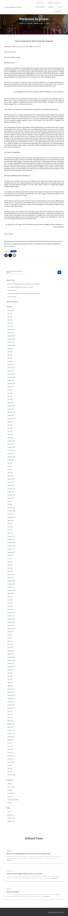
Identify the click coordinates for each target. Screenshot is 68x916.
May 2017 (9, 641)
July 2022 (9, 463)
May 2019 (9, 565)
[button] (43, 3)
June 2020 (9, 526)
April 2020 (10, 533)
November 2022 (11, 450)
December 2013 (11, 730)
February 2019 (10, 574)
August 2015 (10, 708)
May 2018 (9, 603)
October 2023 (10, 415)
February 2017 (10, 650)
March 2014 (10, 720)
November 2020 (11, 510)
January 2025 (10, 371)
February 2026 (10, 329)
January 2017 (10, 654)
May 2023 (9, 431)
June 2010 (9, 768)
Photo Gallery (10, 793)
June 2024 (9, 393)
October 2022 (10, 453)
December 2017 (11, 619)
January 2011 (10, 759)
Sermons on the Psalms (12, 799)
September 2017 (11, 628)
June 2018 (9, 600)
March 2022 (10, 475)
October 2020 (10, 514)
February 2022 (10, 479)
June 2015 (9, 714)
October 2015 (10, 701)
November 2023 (11, 412)
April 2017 (10, 644)
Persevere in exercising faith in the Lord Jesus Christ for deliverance (23, 284)
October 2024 (10, 380)
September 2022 (11, 456)
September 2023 (11, 418)
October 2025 (10, 342)
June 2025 (9, 355)
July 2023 (9, 425)
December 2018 (11, 580)
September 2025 (11, 345)
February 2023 (10, 441)
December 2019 (11, 542)
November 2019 (11, 545)
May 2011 (9, 746)
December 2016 (11, 657)
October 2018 (10, 587)
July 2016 (9, 673)
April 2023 (10, 434)
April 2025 (10, 361)
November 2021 (11, 488)
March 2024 (10, 402)
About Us (9, 783)
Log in (9, 811)
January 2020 (10, 539)
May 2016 (9, 679)
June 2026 (9, 316)
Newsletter (57, 11)
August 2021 (10, 498)
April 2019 (10, 568)
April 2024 (10, 399)
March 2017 (10, 647)
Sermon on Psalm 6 (12, 290)
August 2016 (10, 670)
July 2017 (9, 635)
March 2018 (10, 609)
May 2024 (9, 396)
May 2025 (9, 358)
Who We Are (39, 3)
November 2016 (11, 660)
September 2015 (11, 705)
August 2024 (10, 386)
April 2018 (10, 606)
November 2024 (11, 377)
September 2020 (11, 517)
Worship (9, 802)
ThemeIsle (61, 912)
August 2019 (10, 555)
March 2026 (10, 326)
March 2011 (10, 752)
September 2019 (11, 552)
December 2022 (11, 447)
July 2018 (9, 596)
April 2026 (10, 323)
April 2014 (10, 717)
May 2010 (9, 771)
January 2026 (10, 332)
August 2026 (10, 310)
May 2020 (9, 530)
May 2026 (9, 320)
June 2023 (9, 428)
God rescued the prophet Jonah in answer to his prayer (20, 287)
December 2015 (11, 695)
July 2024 (9, 390)
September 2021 (11, 495)
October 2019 (10, 549)
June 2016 (9, 676)
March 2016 (10, 685)
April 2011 (10, 749)
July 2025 (9, 351)
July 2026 (9, 313)
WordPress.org (10, 821)
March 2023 (10, 437)
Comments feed (11, 818)
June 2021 (9, 504)
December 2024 (11, 374)
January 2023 (10, 444)
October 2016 (10, 663)
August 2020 (10, 520)
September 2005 (11, 774)
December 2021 (11, 485)
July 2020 (9, 523)
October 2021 (10, 491)
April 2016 (10, 682)
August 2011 (10, 740)
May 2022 (9, 469)
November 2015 (11, 698)
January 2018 (10, 615)
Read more (9, 860)
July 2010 (9, 765)
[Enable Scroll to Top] (65, 913)
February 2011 (10, 755)
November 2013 (11, 733)
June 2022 (9, 466)
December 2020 (11, 507)
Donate (60, 7)
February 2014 (10, 724)
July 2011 (9, 743)
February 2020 (10, 536)
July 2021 (9, 501)
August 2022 (10, 460)
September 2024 (11, 383)
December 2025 (11, 336)
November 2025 (11, 339)
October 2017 (10, 625)
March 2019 (10, 571)
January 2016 (10, 692)
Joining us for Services (54, 3)
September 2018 (11, 590)
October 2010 (10, 762)
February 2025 (10, 367)
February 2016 (10, 689)
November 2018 (11, 584)
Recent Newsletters (11, 296)
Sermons (51, 7)
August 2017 (10, 631)
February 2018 (10, 612)
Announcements (40, 7)
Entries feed (10, 815)
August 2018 (10, 593)
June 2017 (9, 638)
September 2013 (11, 736)
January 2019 (10, 577)
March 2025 (10, 364)
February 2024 (10, 405)
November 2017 (11, 622)
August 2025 (10, 348)
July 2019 (9, 558)
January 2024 (10, 409)
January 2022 (10, 482)
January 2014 (10, 727)
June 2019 (9, 561)
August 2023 (10, 421)
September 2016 (11, 666)
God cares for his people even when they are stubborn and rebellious (23, 293)
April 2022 (10, 472)
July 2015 (9, 711)
